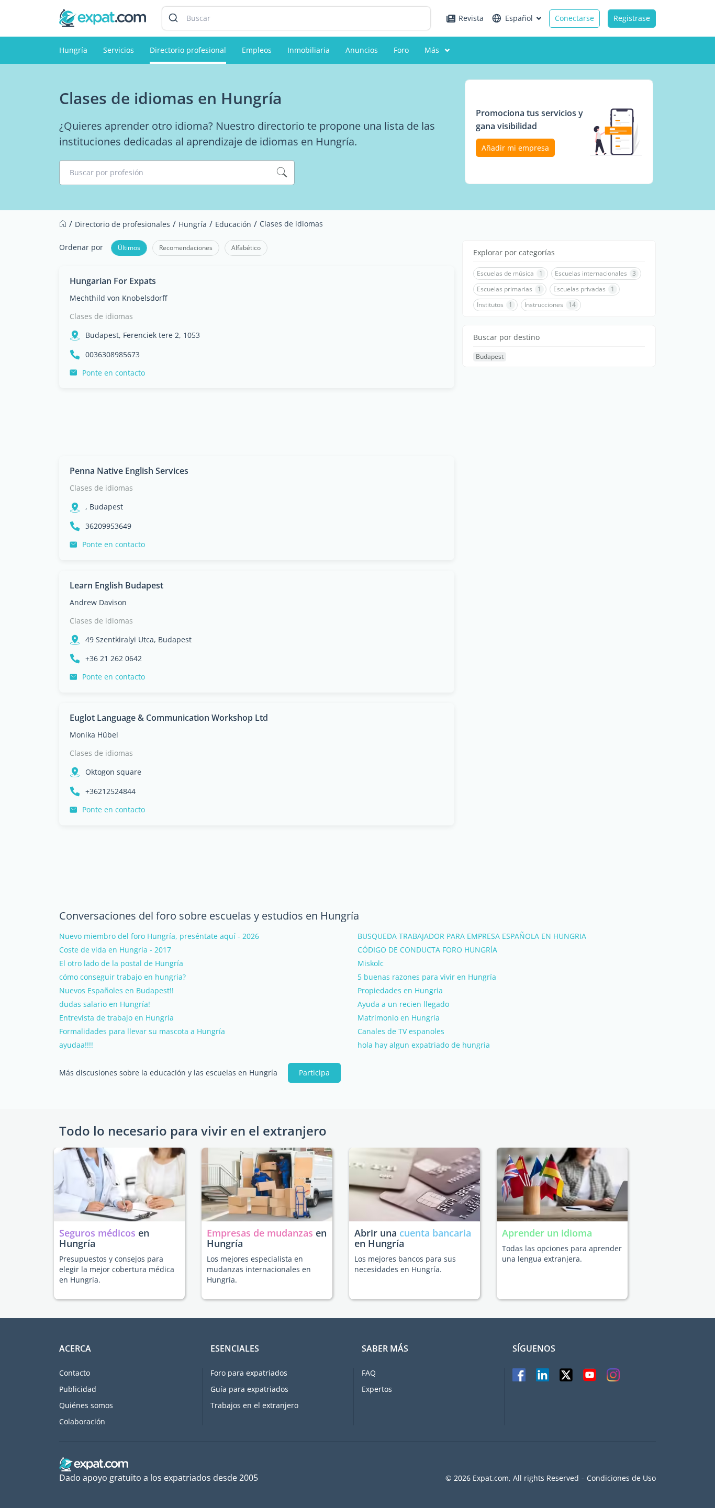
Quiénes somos (86, 1405)
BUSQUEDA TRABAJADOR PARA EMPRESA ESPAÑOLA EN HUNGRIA (472, 936)
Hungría (73, 50)
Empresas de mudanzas (261, 1233)
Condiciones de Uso (621, 1478)
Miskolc (371, 963)
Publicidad (77, 1389)
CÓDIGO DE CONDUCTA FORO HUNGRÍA (427, 950)
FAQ (369, 1373)
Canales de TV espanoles (401, 1031)
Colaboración (82, 1421)
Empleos (257, 50)
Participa (314, 1073)
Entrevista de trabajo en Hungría (116, 1018)
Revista (471, 18)
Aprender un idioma (547, 1233)
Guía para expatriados (249, 1389)
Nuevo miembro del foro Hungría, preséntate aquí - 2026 (159, 936)
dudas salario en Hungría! (104, 1004)
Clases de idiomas (101, 316)
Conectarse (574, 18)
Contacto (74, 1373)
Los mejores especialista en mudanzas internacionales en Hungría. (259, 1269)
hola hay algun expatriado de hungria (424, 1045)
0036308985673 (112, 354)
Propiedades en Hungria (400, 990)
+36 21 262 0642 (113, 658)
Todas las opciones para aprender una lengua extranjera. (562, 1253)
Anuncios (361, 50)
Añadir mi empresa (515, 148)
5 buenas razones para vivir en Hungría (427, 977)
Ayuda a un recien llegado (403, 1004)
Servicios (118, 50)
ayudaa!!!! (76, 1045)
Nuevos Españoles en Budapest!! (116, 990)
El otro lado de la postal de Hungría (121, 963)
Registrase (631, 18)
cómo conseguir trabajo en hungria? (122, 977)
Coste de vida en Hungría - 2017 (115, 950)
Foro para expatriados (248, 1373)
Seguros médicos (97, 1233)
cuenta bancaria (435, 1233)
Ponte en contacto (113, 373)
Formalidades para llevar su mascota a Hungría (142, 1031)
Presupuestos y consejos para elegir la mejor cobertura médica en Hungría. (116, 1269)
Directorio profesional (188, 50)
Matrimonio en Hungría (399, 1018)
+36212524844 (110, 791)
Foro (401, 50)
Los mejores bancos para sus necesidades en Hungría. (405, 1264)
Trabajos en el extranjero (254, 1405)
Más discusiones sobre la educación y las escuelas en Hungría (168, 1072)
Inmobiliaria (308, 50)
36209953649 (108, 526)
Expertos (377, 1389)
